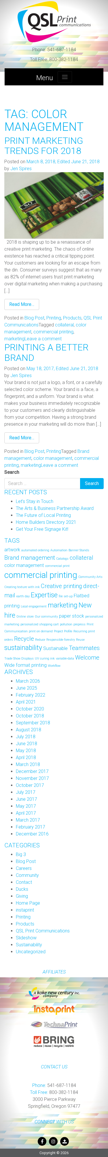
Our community (46, 616)
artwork (12, 549)
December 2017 (32, 771)
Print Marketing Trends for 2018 (43, 145)
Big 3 (21, 854)
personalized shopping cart (39, 624)
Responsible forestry (60, 640)
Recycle (24, 638)
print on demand (41, 631)
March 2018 (28, 764)
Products (72, 318)
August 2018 (28, 729)
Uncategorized (31, 951)
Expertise (44, 595)
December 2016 (32, 834)
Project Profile (63, 631)
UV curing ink (45, 658)
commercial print (57, 566)
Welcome (87, 657)
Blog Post (34, 318)
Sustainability (29, 944)
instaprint (25, 910)
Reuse (80, 640)
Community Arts (90, 577)
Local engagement (34, 606)
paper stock (71, 616)
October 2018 (30, 716)
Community (27, 875)
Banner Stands (79, 550)
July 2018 (25, 736)
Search (11, 472)
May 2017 (26, 806)
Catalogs (62, 559)
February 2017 (30, 827)
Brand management (29, 557)
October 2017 (30, 785)
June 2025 (26, 688)
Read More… (21, 304)
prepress (79, 624)
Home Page (28, 903)
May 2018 (26, 750)
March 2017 (28, 820)
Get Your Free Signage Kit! (42, 529)
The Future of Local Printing (43, 515)
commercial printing (53, 332)
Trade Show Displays (19, 658)
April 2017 (26, 813)
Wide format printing (25, 665)
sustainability (23, 648)
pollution (66, 624)
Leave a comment (43, 338)
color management (52, 458)
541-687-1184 (54, 49)
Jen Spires (21, 168)
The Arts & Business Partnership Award (55, 508)
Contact (24, 882)
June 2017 (26, 799)
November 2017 (32, 778)
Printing (53, 318)
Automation (58, 550)
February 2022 (30, 695)
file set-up (66, 596)
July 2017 (25, 792)
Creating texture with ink (22, 587)
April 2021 (26, 702)
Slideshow (26, 938)
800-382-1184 (54, 59)
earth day (23, 596)
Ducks (22, 889)
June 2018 (26, 743)
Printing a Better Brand (46, 352)
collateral (64, 325)
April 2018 (26, 757)
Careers (24, 868)
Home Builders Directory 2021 (46, 522)
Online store (25, 616)
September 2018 (33, 723)
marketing (14, 338)
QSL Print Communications (43, 931)
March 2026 (28, 681)
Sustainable (55, 648)
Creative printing (61, 586)
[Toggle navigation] (65, 77)
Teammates (84, 647)
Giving (22, 896)
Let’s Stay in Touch (34, 501)
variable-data (65, 658)
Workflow (54, 666)
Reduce (40, 640)
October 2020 (30, 709)
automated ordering (35, 550)
